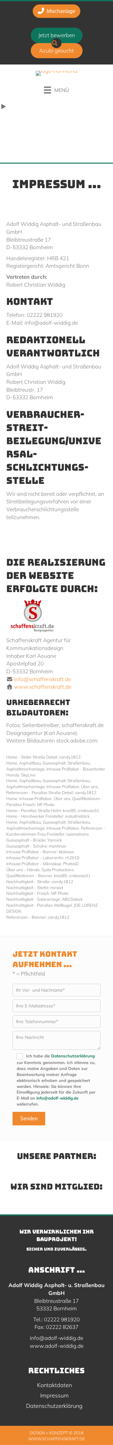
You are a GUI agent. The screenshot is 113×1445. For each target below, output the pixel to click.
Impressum (54, 1396)
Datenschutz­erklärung (54, 1406)
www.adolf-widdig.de (56, 1345)
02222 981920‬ (62, 1319)
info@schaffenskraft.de (42, 679)
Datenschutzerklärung (73, 1055)
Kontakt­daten (54, 1385)
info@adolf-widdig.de (57, 1098)
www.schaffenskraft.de (42, 686)
